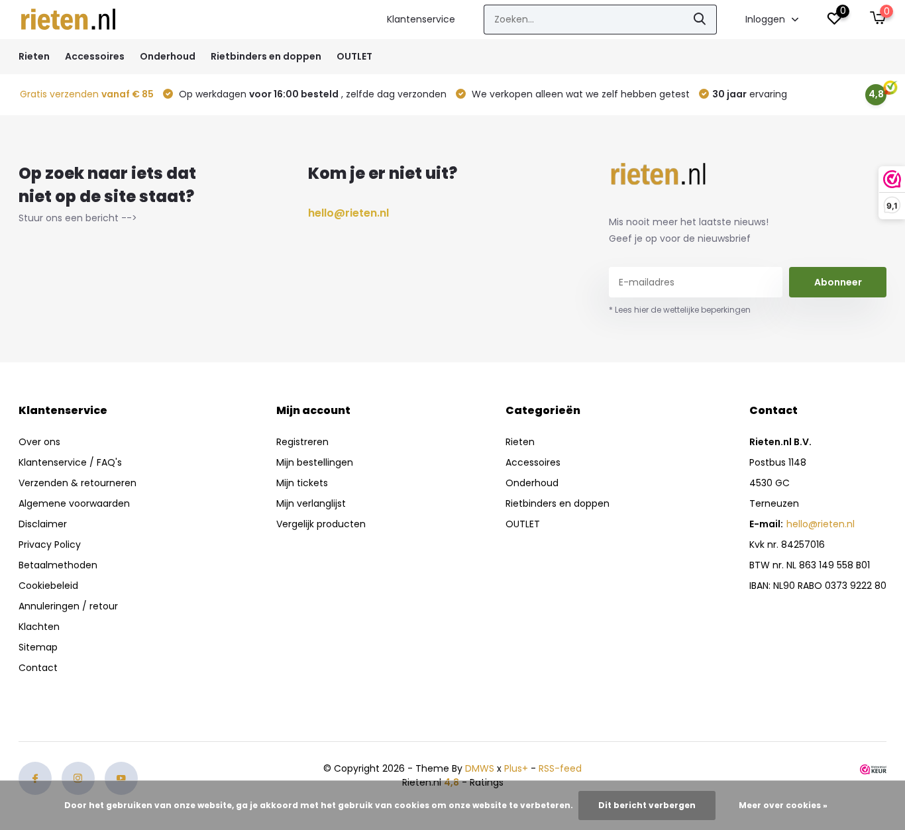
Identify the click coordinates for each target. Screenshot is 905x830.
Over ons (39, 441)
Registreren (302, 441)
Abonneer (838, 282)
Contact (38, 667)
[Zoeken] (700, 19)
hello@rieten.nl (348, 213)
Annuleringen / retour (68, 606)
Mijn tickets (302, 483)
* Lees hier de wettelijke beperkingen (680, 309)
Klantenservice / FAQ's (70, 462)
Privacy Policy (50, 544)
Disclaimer (43, 524)
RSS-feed (560, 768)
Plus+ (516, 768)
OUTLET (354, 56)
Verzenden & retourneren (77, 483)
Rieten (34, 56)
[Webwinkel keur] (873, 769)
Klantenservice (421, 19)
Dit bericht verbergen (647, 805)
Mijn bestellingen (314, 462)
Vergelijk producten (321, 524)
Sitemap (38, 647)
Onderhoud (167, 56)
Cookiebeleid (48, 585)
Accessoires (95, 56)
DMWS (479, 768)
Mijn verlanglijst (311, 503)
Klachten (39, 626)
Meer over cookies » (783, 805)
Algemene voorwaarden (74, 503)
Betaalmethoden (58, 565)
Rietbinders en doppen (266, 56)
